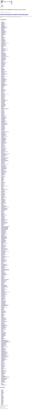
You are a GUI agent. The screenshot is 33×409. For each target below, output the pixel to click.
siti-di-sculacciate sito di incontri (3, 344)
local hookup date (2, 266)
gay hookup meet (2, 197)
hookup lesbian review (3, 217)
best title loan (2, 75)
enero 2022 (2, 391)
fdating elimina (2, 178)
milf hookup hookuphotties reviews (4, 289)
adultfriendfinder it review (3, 26)
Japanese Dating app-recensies (3, 246)
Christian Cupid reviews (3, 121)
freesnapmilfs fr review (3, 190)
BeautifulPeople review (3, 69)
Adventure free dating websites (3, 31)
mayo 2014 (2, 402)
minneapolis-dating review (3, 291)
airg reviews (2, 35)
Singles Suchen (2, 339)
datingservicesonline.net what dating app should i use (5, 153)
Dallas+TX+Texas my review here (4, 148)
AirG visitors (2, 36)
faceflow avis (2, 175)
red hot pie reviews (2, 330)
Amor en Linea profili (3, 41)
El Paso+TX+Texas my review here (4, 166)
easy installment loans (3, 162)
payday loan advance (3, 317)
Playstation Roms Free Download (4, 325)
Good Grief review (2, 205)
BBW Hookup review (3, 64)
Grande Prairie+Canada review (3, 206)
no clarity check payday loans (3, 302)
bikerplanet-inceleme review (3, 78)
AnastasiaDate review (3, 43)
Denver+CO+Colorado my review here (4, 155)
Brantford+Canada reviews (3, 90)
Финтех (2, 383)
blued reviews (2, 88)
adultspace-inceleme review (3, 30)
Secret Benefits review (3, 334)
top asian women (2, 366)
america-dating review (3, 39)
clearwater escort (2, 130)
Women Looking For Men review (4, 378)
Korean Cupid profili (3, 253)
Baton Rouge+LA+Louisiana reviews (4, 62)
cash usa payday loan (3, 103)
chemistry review (2, 116)
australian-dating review (3, 59)
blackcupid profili (2, 82)
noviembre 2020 (2, 397)
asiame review (2, 52)
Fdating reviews (2, 179)
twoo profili (2, 369)
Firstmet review (2, 184)
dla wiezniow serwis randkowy (3, 158)
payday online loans (2, 322)
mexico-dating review (3, 288)
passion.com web (2, 316)
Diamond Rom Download (3, 156)
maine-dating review (3, 277)
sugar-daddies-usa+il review (3, 354)
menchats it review (2, 287)
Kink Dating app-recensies (3, 252)
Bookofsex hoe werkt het (3, 89)
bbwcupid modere (2, 65)
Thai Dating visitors (2, 360)
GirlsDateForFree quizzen (3, 202)
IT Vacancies (2, 243)
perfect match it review (3, 324)
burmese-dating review (3, 98)
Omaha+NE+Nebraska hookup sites (4, 307)
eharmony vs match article (3, 165)
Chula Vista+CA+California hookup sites (4, 123)
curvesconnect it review (3, 145)
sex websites (2, 337)
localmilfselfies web (2, 268)
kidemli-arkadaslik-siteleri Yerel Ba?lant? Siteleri (5, 251)
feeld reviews (2, 180)
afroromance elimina (3, 33)
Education (2, 164)
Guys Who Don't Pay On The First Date (4, 209)
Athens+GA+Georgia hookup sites (4, 55)
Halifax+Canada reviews (3, 210)
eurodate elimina (2, 170)
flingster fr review (2, 186)
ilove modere (2, 225)
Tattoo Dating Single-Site (3, 358)
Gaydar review (2, 198)
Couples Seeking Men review (3, 139)
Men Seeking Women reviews (3, 286)
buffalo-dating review (3, 96)
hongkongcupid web (3, 216)
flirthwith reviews (2, 188)
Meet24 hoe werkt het (3, 283)
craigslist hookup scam (3, 141)
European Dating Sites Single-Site (4, 171)
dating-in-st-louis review (3, 152)
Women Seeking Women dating (3, 379)
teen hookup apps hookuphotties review (4, 359)
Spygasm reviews (2, 350)
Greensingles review (3, 207)
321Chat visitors (2, 22)
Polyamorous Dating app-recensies (4, 327)
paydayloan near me (3, 323)
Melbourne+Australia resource (3, 285)
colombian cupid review (3, 133)
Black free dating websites (3, 80)
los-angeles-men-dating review (3, 270)
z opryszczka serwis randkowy (3, 381)
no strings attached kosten (3, 303)
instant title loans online (3, 239)
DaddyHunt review (2, 147)
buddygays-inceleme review (3, 95)
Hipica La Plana (1, 405)
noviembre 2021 (2, 392)
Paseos (11, 3)
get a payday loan (2, 201)
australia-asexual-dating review (3, 57)
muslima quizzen (2, 295)
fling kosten (2, 185)
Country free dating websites (3, 138)
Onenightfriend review (3, 309)
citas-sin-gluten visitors (3, 128)
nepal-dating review (2, 299)
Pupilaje (11, 1)
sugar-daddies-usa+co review (3, 353)
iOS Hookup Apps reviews (3, 242)
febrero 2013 (2, 403)
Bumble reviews (2, 97)
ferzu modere (2, 181)
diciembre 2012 (2, 404)
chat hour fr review (2, 109)
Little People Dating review (3, 264)
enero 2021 (2, 396)
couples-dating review (3, 140)
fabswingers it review (3, 173)
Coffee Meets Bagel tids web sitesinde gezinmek (5, 131)
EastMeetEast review (3, 161)
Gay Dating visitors (2, 196)
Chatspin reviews (2, 113)
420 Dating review (2, 23)
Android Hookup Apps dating (3, 44)
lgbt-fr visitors (2, 263)
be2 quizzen (2, 67)
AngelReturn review (3, 46)
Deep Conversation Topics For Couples (4, 154)
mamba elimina (2, 278)
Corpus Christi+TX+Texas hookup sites (4, 136)
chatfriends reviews (2, 112)
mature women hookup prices (3, 281)
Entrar (0, 7)
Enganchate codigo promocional (3, 167)
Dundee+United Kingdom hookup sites (4, 160)
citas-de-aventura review (3, 126)
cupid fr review (2, 144)
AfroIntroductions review (3, 32)
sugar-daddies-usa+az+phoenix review (4, 352)
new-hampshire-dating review (3, 300)
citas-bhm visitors (2, 125)
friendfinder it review (3, 191)
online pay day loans (3, 310)
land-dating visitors (2, 255)
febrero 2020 (2, 400)
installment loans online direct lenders (4, 238)
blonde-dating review (3, 87)
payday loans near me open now (3, 319)
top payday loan (2, 367)
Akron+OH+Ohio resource (3, 37)
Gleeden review (2, 203)
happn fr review (2, 211)
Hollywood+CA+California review (4, 215)
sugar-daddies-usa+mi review (3, 355)
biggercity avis (2, 77)
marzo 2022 (2, 390)
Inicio (11, 0)
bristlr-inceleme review (3, 93)
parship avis (2, 315)
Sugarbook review (2, 357)
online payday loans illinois (3, 311)
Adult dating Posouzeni (3, 25)
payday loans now (2, 320)
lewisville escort (2, 261)
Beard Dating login (2, 68)
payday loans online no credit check (4, 321)
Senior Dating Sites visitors (3, 335)
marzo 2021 (2, 395)
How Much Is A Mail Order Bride (4, 222)
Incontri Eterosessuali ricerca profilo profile (4, 227)
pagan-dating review (3, 314)
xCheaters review (2, 380)
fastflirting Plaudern (2, 177)
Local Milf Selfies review (3, 267)
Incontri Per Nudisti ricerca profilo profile (4, 228)
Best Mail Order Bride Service (3, 74)
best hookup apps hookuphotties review (4, 73)
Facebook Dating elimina (3, 174)
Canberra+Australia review (3, 99)
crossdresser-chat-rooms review (3, 143)
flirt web (2, 187)
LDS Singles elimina (3, 258)
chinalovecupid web (3, 119)
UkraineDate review (3, 370)
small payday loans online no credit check (4, 346)
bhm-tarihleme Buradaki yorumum (4, 76)
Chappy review (2, 107)
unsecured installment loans (3, 372)
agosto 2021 (2, 393)
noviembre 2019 (2, 401)
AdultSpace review (2, 29)
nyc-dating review (2, 306)
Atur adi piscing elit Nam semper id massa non (5, 56)
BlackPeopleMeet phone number (4, 85)
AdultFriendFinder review (3, 27)
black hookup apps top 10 (3, 81)
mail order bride (2, 276)
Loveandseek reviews (3, 272)
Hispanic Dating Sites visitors (3, 214)
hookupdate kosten (2, 219)
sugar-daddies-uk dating (3, 351)
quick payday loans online (3, 328)
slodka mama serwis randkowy (3, 345)
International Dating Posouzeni (3, 240)
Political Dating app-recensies (3, 326)
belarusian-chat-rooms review (3, 71)
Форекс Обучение (2, 384)
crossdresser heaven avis (3, 142)
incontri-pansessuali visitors (3, 232)
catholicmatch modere (3, 106)
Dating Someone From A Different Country (4, 151)
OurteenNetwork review (3, 312)
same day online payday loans (3, 332)
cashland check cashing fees (3, 104)
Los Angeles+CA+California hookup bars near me (5, 269)
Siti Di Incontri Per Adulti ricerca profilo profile (5, 341)
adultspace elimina (2, 28)
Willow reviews (2, 377)
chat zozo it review (2, 110)
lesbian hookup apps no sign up (3, 260)
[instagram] (2, 6)
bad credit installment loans (3, 60)
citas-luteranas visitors (3, 127)
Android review (2, 45)
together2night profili (3, 365)
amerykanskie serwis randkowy (3, 40)
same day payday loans (3, 333)
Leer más (1, 17)
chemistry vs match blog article (3, 117)
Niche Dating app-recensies (3, 301)
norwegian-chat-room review (3, 304)
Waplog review (2, 374)
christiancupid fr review (3, 122)
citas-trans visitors (2, 129)
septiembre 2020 (2, 398)
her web (2, 212)
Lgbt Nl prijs (2, 262)
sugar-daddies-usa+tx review (3, 356)
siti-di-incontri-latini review (3, 343)
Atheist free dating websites (3, 54)
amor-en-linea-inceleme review (3, 42)
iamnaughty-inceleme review (3, 224)
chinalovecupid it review (3, 118)
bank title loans (2, 61)
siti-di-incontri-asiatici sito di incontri (4, 342)
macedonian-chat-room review (3, 275)
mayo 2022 (2, 389)
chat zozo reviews (2, 111)
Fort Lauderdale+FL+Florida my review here (5, 189)
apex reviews (2, 47)
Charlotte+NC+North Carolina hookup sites (4, 108)
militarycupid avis (2, 290)
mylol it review (2, 297)
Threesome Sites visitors (3, 361)
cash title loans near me (3, 102)
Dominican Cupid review (3, 159)
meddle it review (2, 282)
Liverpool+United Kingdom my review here (4, 265)
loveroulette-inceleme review (3, 273)
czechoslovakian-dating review (3, 146)
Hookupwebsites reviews (3, 220)
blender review (2, 86)
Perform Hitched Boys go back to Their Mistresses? (14, 14)
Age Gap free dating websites (3, 34)
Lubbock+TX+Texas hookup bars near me (4, 274)
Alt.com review (2, 38)
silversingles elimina (3, 338)
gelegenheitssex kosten (3, 200)
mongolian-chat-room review (3, 293)
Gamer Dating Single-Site (3, 195)
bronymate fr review (3, 94)
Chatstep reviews (2, 114)
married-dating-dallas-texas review (4, 280)
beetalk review (2, 70)
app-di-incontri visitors (3, 48)
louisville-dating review (3, 271)
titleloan (2, 364)
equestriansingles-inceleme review (4, 168)
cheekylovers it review (3, 115)
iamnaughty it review (3, 223)
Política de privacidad (6, 405)
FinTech (2, 183)
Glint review (2, 204)
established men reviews (3, 169)
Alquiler (11, 2)
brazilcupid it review (3, 91)
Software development (3, 348)
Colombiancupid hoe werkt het (3, 134)
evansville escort (2, 172)
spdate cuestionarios (2, 349)
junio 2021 (2, 394)
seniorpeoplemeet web (3, 336)
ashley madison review (3, 50)
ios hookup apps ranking (3, 241)
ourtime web (2, 313)
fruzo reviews (2, 192)
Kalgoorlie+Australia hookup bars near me (4, 248)
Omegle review (2, 308)
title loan (2, 362)
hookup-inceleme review (3, 218)
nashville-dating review (3, 298)
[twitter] (2, 5)
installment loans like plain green (4, 237)
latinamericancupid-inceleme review (4, 257)
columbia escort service (3, 135)
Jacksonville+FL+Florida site (3, 245)
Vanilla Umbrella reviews (3, 373)
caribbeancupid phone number (3, 100)
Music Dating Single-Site (3, 294)
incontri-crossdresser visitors (3, 230)
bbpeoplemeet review (3, 63)
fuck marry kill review (3, 193)
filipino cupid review (3, 182)
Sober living (2, 347)
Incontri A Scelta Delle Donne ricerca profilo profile (5, 226)
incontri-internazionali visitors (3, 231)
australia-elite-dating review (3, 58)
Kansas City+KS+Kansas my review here (4, 249)
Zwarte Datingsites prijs (3, 382)
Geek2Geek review (2, 199)
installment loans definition (3, 236)
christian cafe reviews (3, 120)
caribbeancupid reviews (3, 101)
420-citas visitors (2, 24)
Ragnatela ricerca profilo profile (3, 329)
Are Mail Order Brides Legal (3, 49)
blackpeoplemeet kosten (3, 84)
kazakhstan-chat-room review (3, 250)
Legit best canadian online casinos (4, 259)
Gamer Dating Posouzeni (3, 194)
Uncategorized (2, 371)
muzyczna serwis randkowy (3, 296)
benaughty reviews (2, 72)
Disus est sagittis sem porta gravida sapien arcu (5, 157)
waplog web (2, 375)
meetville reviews (2, 284)
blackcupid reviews (2, 83)
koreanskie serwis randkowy (3, 254)
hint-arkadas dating (2, 213)
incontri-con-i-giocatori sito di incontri (4, 229)
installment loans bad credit (3, 235)
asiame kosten (2, 51)
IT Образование (2, 244)
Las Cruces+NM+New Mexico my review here (5, 256)
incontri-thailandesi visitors (3, 233)
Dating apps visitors (2, 149)
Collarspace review (2, 132)
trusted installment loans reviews (3, 368)
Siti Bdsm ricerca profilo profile (3, 340)
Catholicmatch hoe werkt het (3, 105)
